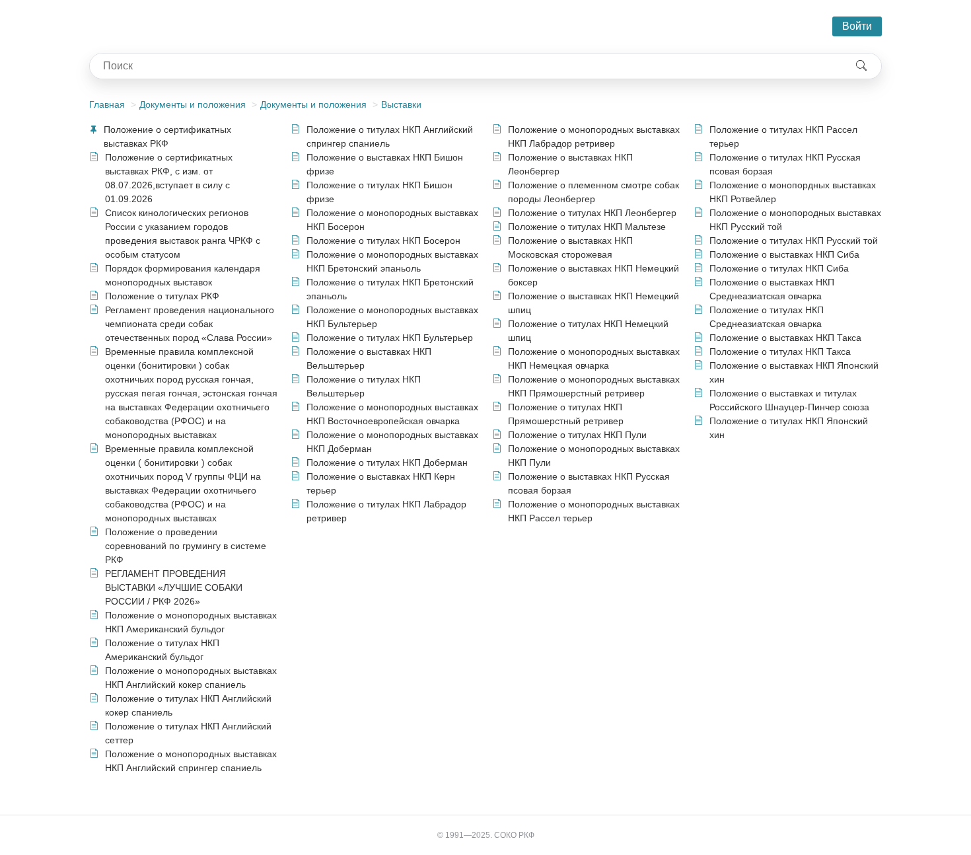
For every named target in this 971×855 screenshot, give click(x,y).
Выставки (401, 104)
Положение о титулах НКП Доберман (387, 462)
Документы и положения (192, 104)
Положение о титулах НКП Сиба (779, 268)
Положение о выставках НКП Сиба (784, 254)
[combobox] (466, 66)
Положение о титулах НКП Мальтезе (587, 226)
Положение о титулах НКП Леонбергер (592, 212)
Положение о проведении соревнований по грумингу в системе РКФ (185, 546)
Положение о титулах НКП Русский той (793, 240)
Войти (857, 26)
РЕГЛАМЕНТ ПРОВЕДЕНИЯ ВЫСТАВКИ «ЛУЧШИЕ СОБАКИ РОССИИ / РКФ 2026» (173, 587)
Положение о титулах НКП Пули (577, 434)
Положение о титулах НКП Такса (780, 351)
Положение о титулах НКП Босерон (383, 240)
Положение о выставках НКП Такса (785, 337)
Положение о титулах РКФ (162, 296)
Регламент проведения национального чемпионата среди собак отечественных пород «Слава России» (189, 324)
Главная (107, 104)
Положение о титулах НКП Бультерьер (389, 337)
